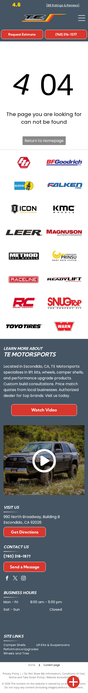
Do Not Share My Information (42, 673)
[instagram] (23, 579)
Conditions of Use (73, 673)
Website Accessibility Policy (62, 677)
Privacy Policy (11, 673)
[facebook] (7, 579)
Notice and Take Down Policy (26, 677)
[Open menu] (81, 18)
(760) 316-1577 (17, 556)
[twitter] (15, 579)
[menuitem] (20, 645)
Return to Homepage (44, 140)
